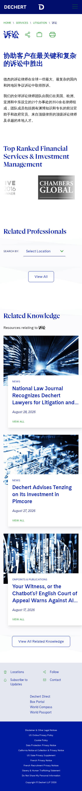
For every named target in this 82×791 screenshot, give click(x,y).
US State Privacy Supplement (41, 755)
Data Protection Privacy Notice (41, 745)
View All (41, 276)
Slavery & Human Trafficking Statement (41, 770)
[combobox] (44, 251)
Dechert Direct (40, 696)
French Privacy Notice (41, 760)
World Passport (41, 712)
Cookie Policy (41, 740)
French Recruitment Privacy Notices (41, 765)
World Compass (41, 707)
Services (22, 22)
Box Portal (37, 702)
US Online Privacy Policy (41, 735)
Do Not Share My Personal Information (41, 775)
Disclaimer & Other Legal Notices (41, 730)
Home (7, 22)
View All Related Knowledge (41, 641)
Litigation (40, 22)
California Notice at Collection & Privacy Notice (41, 750)
